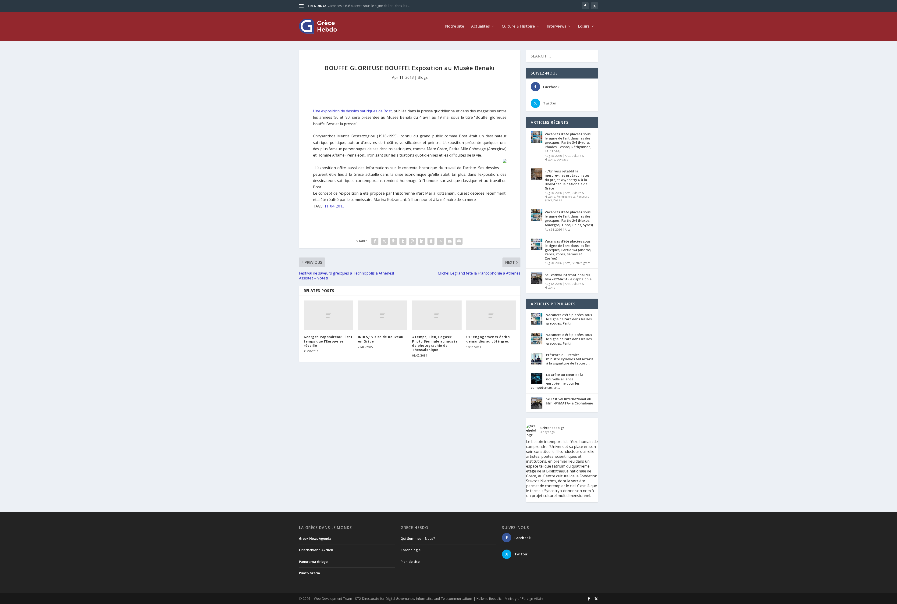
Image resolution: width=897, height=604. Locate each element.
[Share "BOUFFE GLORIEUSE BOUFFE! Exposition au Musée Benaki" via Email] (449, 241)
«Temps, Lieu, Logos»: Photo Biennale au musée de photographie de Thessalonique (435, 343)
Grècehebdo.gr (552, 427)
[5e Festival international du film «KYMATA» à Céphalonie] (536, 278)
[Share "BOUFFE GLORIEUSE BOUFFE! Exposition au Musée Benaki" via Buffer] (431, 241)
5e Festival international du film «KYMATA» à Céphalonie (568, 277)
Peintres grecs (566, 197)
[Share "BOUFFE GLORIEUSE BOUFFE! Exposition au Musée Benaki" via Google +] (393, 241)
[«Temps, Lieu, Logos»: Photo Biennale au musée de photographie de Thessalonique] (437, 315)
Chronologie (410, 550)
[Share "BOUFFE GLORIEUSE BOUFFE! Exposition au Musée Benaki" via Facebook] (375, 241)
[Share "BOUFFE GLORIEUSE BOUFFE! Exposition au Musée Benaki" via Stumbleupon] (440, 241)
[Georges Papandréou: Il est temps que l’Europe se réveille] (328, 315)
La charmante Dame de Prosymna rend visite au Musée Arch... (374, 6)
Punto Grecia (309, 573)
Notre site (454, 26)
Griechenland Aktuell (316, 550)
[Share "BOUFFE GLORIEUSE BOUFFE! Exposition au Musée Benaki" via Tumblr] (403, 241)
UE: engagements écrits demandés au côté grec (488, 339)
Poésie (557, 200)
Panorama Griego (313, 561)
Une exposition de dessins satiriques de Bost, (353, 111)
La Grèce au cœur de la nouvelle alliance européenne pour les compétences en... (557, 381)
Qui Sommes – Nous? (418, 538)
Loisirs (584, 26)
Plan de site (410, 561)
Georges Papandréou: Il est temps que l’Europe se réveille (328, 341)
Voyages (562, 159)
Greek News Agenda (315, 538)
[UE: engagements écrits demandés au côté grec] (491, 315)
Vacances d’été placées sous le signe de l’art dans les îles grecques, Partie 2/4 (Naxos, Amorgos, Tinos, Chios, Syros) (569, 218)
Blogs (423, 77)
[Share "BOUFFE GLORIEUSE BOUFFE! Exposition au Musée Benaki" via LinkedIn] (421, 241)
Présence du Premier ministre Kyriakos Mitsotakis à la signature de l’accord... (569, 359)
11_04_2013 (334, 206)
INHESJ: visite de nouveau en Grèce (380, 339)
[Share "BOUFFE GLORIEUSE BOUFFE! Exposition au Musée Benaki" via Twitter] (384, 241)
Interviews (556, 26)
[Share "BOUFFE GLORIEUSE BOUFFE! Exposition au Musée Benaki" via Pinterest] (412, 241)
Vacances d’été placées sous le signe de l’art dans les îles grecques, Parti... (569, 319)
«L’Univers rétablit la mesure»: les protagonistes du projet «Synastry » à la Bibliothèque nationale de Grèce (567, 179)
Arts (567, 156)
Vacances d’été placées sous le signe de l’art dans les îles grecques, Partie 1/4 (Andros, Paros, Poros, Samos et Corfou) (568, 250)
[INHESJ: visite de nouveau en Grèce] (382, 315)
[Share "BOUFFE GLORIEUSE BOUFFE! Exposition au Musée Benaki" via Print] (459, 241)
